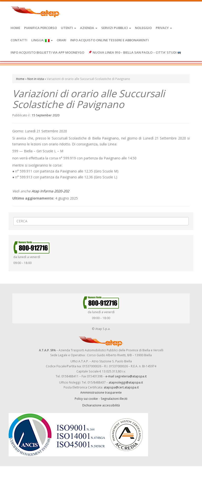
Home (15, 28)
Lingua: (38, 40)
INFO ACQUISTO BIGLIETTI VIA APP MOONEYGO (47, 52)
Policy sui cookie (86, 399)
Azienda (87, 28)
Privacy (162, 28)
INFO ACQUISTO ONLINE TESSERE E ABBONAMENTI (109, 40)
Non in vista (35, 79)
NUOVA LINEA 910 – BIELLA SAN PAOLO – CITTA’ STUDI (134, 52)
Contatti (19, 40)
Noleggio (143, 28)
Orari (61, 40)
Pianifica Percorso (40, 28)
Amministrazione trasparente (101, 392)
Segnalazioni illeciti (114, 399)
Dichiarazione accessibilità (101, 405)
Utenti (67, 28)
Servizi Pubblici (115, 28)
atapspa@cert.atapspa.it (121, 387)
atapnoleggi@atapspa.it (126, 382)
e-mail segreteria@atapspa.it (126, 376)
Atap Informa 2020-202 (50, 191)
